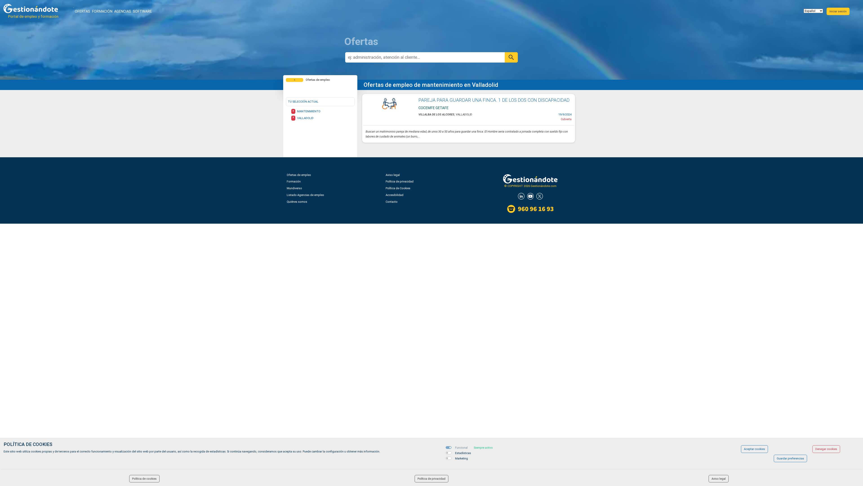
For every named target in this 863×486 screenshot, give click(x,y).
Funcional (461, 447)
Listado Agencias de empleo (305, 195)
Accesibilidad (394, 195)
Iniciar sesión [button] (838, 11)
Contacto (392, 201)
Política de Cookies (398, 188)
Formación (102, 11)
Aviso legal (393, 175)
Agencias (122, 11)
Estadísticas (463, 453)
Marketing (461, 458)
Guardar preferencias (790, 458)
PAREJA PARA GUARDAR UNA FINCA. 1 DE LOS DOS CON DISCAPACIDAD (493, 100)
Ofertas (82, 11)
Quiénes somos (297, 201)
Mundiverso (294, 188)
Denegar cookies (826, 449)
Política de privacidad (400, 181)
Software (142, 11)
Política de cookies (144, 478)
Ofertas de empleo (299, 175)
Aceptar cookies (754, 449)
